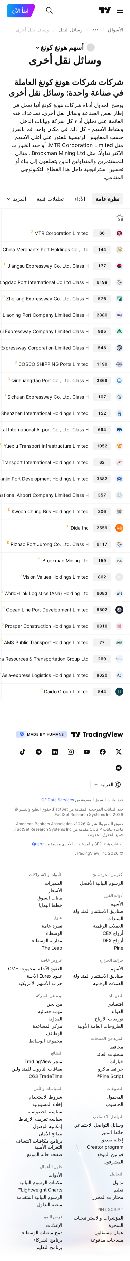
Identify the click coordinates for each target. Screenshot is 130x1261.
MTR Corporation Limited (61, 233)
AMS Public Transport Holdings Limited (46, 642)
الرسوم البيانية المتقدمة (39, 1197)
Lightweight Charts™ (40, 1190)
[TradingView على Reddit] (118, 768)
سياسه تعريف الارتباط (40, 1119)
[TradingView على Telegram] (38, 751)
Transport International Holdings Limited (45, 462)
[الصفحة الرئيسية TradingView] (105, 10)
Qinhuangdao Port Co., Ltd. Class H (50, 380)
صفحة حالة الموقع (44, 1154)
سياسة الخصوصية (45, 1111)
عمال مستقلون (108, 1232)
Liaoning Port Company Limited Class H (46, 315)
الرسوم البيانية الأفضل (101, 883)
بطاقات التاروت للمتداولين (37, 1069)
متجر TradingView (43, 1061)
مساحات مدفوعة (106, 1240)
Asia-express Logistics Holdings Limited (45, 675)
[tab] (107, 198)
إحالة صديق (112, 1139)
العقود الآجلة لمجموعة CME (35, 968)
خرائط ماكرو (110, 1069)
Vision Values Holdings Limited (56, 577)
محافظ (116, 1046)
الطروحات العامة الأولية (100, 1026)
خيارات (116, 1061)
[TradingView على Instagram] (70, 751)
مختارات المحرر (107, 1197)
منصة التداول (49, 1204)
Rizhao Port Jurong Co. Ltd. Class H (50, 544)
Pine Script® (110, 1076)
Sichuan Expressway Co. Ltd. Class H (48, 397)
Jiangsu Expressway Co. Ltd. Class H (48, 266)
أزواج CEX (113, 933)
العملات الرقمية (108, 926)
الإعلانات (54, 1225)
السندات (115, 918)
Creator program (105, 1147)
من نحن (54, 1004)
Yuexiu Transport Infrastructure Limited (46, 446)
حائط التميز (112, 1132)
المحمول (115, 1097)
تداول (118, 1182)
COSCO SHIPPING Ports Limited (53, 364)
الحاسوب (114, 1104)
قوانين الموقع (110, 1154)
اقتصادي (115, 1004)
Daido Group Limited (66, 691)
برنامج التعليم (49, 1247)
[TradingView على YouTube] (86, 751)
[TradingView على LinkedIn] (54, 751)
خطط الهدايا (50, 905)
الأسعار (55, 890)
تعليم (118, 1190)
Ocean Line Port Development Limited (47, 609)
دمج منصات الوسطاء (42, 1232)
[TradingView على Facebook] (102, 751)
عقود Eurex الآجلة (44, 976)
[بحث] (49, 10)
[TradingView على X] (118, 751)
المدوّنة (55, 1018)
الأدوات (55, 1175)
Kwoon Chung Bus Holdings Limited (50, 511)
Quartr (38, 843)
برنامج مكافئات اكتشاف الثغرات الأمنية (39, 1144)
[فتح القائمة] (120, 10)
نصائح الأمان (50, 1133)
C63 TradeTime (45, 1076)
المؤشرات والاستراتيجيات (98, 1218)
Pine (118, 948)
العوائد (117, 1011)
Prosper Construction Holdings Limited (47, 626)
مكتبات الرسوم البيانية (40, 1182)
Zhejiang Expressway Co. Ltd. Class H (47, 298)
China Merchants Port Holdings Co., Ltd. (45, 249)
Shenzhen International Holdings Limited (45, 413)
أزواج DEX (113, 940)
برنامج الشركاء (47, 1240)
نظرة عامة (52, 926)
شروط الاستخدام (45, 1097)
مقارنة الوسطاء (47, 940)
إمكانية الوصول (47, 1126)
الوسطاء (54, 933)
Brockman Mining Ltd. (65, 560)
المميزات (53, 883)
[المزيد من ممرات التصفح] (95, 30)
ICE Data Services (57, 799)
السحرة (116, 1225)
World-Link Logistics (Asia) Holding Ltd (46, 593)
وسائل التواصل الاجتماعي (98, 1125)
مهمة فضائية (50, 1011)
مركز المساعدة (47, 1026)
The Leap (52, 948)
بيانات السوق (49, 897)
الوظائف (54, 1033)
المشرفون (113, 1161)
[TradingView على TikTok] (22, 751)
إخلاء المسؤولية (47, 1104)
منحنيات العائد (110, 1054)
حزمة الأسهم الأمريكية (40, 983)
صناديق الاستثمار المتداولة (98, 911)
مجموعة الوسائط (45, 1040)
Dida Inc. (79, 528)
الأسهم (116, 903)
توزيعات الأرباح (109, 1018)
